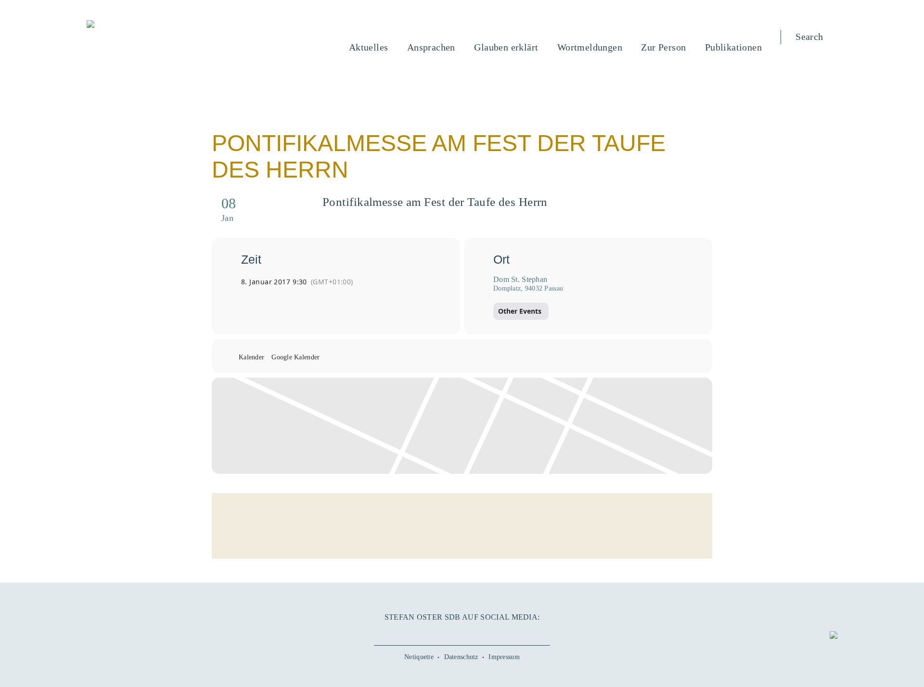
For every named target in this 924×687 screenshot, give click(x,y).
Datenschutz (461, 657)
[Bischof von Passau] (149, 25)
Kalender (251, 357)
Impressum (504, 657)
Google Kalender (295, 357)
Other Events (519, 311)
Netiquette (419, 657)
